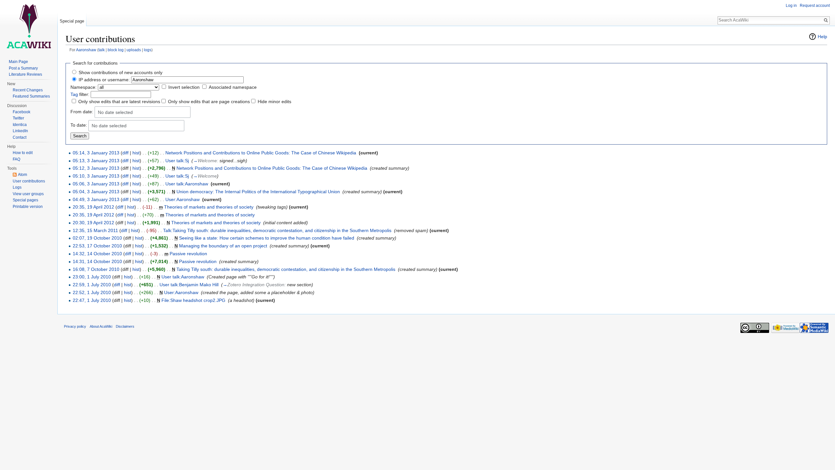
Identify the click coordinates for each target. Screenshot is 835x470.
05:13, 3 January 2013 (96, 160)
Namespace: (83, 87)
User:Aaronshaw (182, 199)
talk (102, 50)
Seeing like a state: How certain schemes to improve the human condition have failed (266, 238)
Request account (815, 5)
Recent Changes (28, 90)
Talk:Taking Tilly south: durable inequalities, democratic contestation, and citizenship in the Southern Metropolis (277, 230)
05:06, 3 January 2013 (96, 183)
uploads (134, 50)
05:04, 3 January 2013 (96, 191)
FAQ (16, 159)
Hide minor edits (274, 101)
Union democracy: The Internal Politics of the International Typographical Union (258, 191)
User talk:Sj (177, 160)
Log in (791, 5)
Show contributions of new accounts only (120, 72)
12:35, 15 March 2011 (95, 230)
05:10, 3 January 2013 (96, 176)
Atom (22, 174)
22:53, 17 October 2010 (97, 245)
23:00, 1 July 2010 (92, 276)
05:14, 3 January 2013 (96, 152)
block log (116, 50)
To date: (78, 125)
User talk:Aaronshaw (186, 183)
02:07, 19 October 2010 (97, 238)
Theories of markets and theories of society (208, 207)
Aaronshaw (86, 50)
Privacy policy (75, 326)
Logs (17, 187)
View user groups (28, 194)
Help (822, 36)
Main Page (18, 61)
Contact (19, 137)
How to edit (23, 152)
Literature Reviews (25, 74)
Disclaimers (125, 326)
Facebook (21, 112)
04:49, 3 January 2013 (96, 199)
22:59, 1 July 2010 (92, 284)
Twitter (18, 118)
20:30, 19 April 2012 (93, 222)
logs (147, 50)
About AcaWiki (101, 326)
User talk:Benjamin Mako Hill (189, 284)
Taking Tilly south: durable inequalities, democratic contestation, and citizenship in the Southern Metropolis (285, 269)
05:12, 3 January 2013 (96, 168)
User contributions (29, 181)
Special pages (25, 200)
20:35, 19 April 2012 (93, 207)
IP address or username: (104, 79)
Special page (72, 21)
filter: (79, 94)
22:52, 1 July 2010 (92, 292)
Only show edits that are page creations (209, 101)
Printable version (28, 206)
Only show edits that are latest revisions (119, 101)
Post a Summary (23, 68)
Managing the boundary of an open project (223, 245)
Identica (20, 124)
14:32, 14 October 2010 (97, 253)
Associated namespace (233, 87)
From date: (81, 111)
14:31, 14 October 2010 (97, 261)
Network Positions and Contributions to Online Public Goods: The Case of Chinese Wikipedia (260, 152)
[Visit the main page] (29, 26)
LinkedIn (20, 131)
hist (136, 152)
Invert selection (184, 87)
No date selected (115, 112)
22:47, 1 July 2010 (92, 300)
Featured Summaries (31, 96)
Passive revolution (188, 253)
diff (125, 152)
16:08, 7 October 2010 (96, 269)
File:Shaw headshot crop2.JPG (193, 300)
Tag (74, 94)
